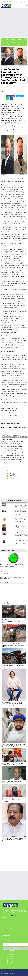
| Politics (5, 42)
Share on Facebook (10, 96)
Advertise (5, 926)
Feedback (5, 933)
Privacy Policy (6, 922)
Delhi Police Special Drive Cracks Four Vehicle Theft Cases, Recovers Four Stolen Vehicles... (13, 645)
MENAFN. (11, 971)
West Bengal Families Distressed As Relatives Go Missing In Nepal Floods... (12, 782)
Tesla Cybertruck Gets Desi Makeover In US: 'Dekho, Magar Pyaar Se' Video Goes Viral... (13, 621)
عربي (17, 2)
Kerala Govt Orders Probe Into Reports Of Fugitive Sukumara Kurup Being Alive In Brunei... (13, 840)
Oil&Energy (22, 42)
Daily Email (11, 960)
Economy (13, 42)
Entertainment (9, 44)
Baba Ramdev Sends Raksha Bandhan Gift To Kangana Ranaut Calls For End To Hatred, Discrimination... (13, 800)
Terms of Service (7, 920)
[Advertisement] (14, 22)
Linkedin (11, 962)
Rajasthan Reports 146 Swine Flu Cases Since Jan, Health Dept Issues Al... (21, 505)
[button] (21, 2)
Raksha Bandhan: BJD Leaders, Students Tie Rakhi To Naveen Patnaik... (13, 764)
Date (3, 92)
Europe (12, 39)
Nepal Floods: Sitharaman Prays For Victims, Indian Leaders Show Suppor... (21, 542)
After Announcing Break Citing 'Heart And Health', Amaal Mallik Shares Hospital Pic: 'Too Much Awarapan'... (13, 746)
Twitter (11, 956)
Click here (13, 915)
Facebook (11, 954)
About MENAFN (7, 929)
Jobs (4, 931)
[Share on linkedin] (11, 98)
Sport (19, 44)
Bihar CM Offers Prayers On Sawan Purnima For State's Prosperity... (20, 520)
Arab (19, 39)
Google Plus (12, 958)
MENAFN (4, 104)
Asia (24, 39)
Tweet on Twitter (20, 96)
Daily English (7, 939)
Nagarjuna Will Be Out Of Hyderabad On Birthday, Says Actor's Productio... (21, 526)
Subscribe (15, 948)
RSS (10, 964)
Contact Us (6, 924)
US (5, 39)
